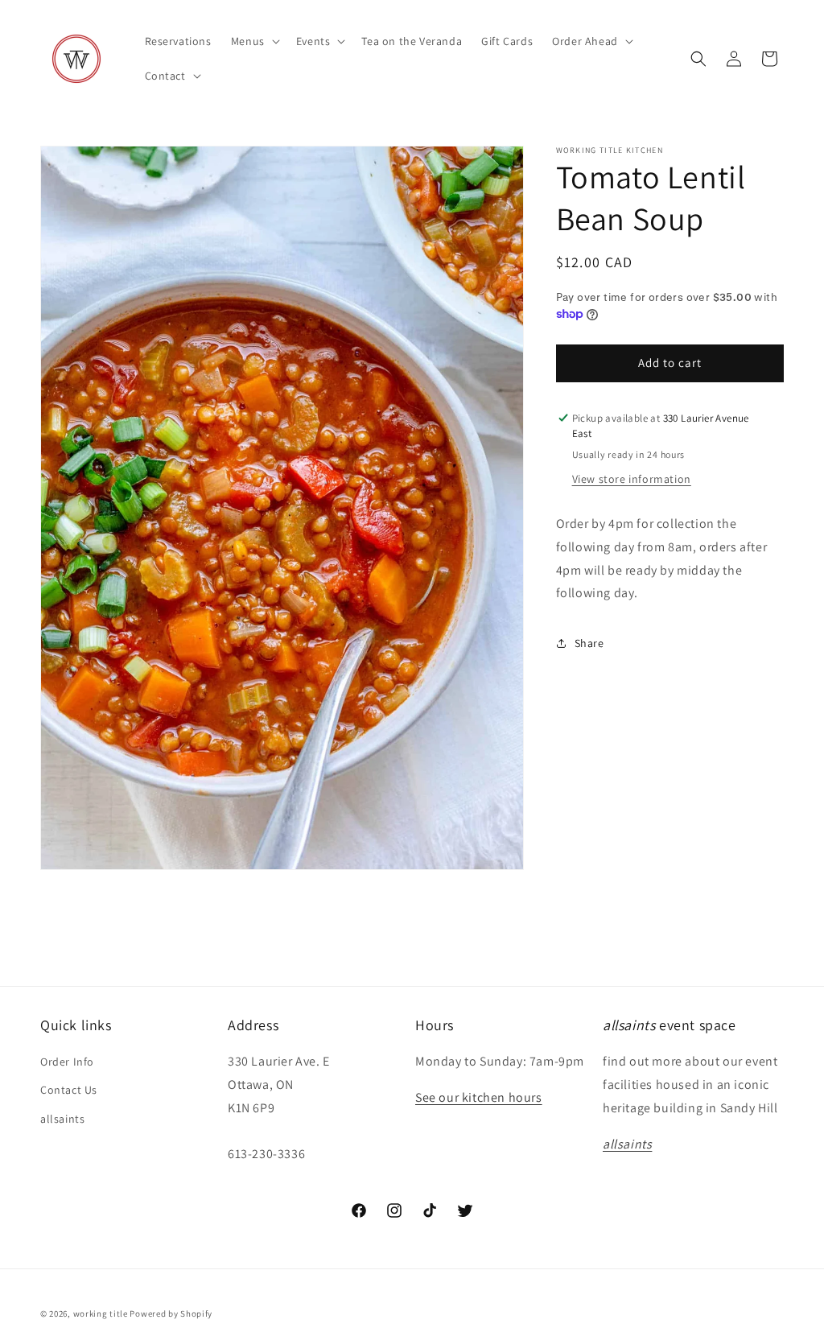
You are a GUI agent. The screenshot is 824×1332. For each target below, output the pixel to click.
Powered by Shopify (171, 1313)
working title (100, 1313)
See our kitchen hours (478, 1097)
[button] (253, 41)
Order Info (67, 1061)
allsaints (62, 1118)
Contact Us (68, 1090)
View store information (631, 479)
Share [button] (589, 643)
